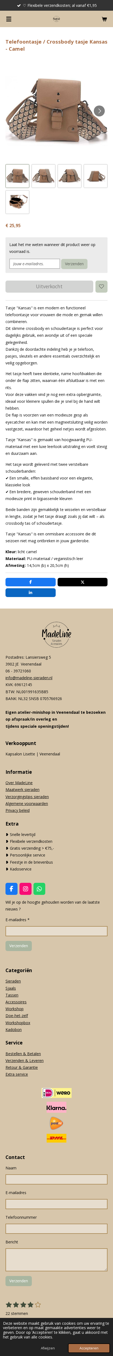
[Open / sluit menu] (9, 18)
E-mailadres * (17, 919)
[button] (17, 176)
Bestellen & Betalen (23, 1053)
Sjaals (10, 988)
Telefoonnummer (21, 1217)
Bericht (11, 1241)
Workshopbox (17, 1022)
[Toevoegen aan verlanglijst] (101, 287)
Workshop (14, 1008)
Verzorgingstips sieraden (27, 796)
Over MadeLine (19, 782)
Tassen (11, 995)
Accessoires (16, 1001)
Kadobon (13, 1029)
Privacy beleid (17, 810)
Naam (10, 1168)
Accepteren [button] (89, 1348)
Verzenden (74, 263)
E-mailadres (15, 1192)
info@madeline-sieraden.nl (28, 677)
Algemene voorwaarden (26, 803)
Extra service (16, 1074)
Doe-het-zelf (16, 1015)
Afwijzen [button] (48, 1348)
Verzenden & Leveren (24, 1060)
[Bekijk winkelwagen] (104, 18)
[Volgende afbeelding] (99, 110)
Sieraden (13, 981)
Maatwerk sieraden (22, 789)
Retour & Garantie (21, 1067)
